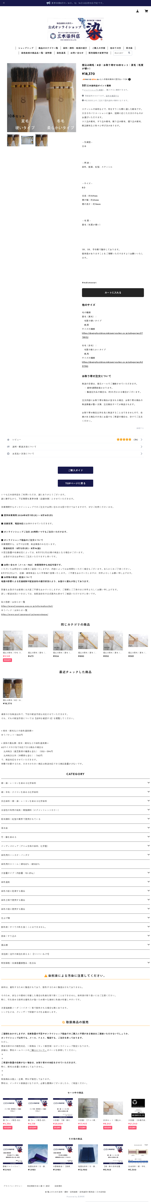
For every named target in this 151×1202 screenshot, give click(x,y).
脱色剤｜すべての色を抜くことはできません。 (24, 927)
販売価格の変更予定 (98, 53)
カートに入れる (113, 292)
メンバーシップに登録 (93, 90)
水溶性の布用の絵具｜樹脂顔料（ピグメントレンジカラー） (30, 810)
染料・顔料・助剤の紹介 (75, 48)
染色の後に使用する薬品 (13, 909)
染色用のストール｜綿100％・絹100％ (20, 864)
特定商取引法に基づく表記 (38, 1186)
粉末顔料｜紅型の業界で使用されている (20, 819)
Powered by (72, 1197)
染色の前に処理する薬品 (13, 891)
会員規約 (58, 1186)
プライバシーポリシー (13, 1186)
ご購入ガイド (75, 470)
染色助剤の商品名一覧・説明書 (36, 53)
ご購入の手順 (98, 48)
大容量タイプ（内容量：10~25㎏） (18, 873)
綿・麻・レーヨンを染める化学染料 (18, 783)
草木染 (129, 48)
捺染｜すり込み (9, 936)
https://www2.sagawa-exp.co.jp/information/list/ (27, 606)
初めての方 (115, 48)
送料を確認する (112, 96)
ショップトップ (26, 48)
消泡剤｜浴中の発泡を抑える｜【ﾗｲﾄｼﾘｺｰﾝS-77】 (25, 954)
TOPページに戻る (75, 483)
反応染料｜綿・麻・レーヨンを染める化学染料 (24, 801)
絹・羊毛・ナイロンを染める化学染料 (19, 792)
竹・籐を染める (9, 837)
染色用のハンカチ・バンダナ (15, 855)
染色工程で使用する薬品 (13, 900)
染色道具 (61, 53)
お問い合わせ (77, 53)
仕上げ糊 (5, 918)
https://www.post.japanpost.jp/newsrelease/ (24, 614)
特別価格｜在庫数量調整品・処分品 (18, 963)
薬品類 (4, 945)
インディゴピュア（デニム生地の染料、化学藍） (25, 846)
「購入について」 (38, 1050)
